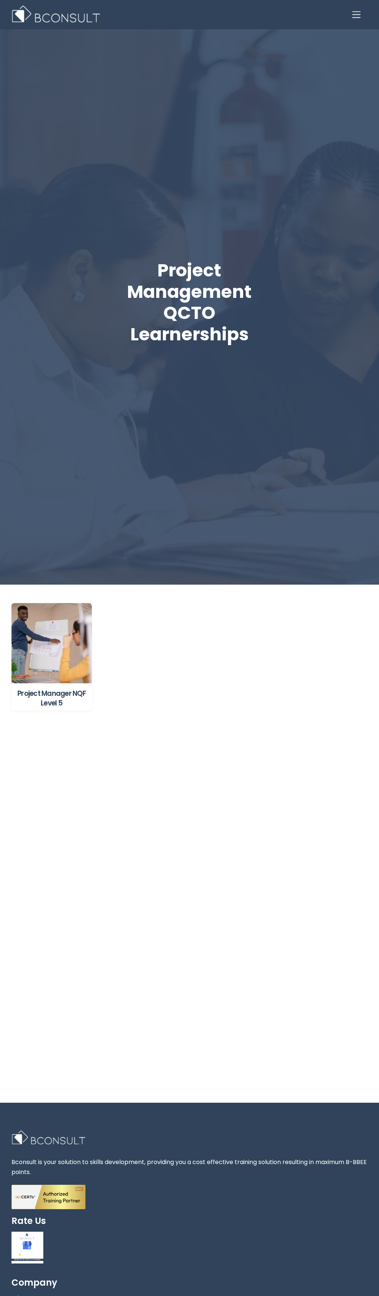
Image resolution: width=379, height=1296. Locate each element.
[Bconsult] (55, 19)
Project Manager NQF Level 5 (51, 698)
